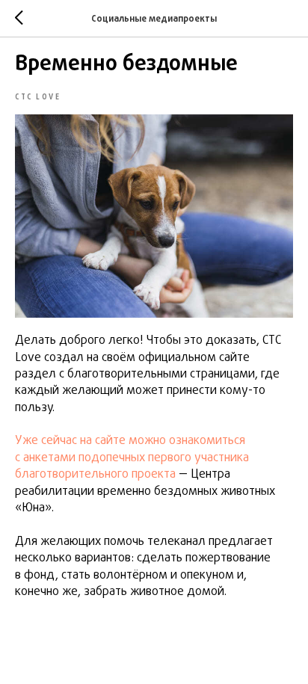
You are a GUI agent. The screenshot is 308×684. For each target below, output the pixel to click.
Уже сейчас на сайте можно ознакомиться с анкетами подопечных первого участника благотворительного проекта (132, 458)
